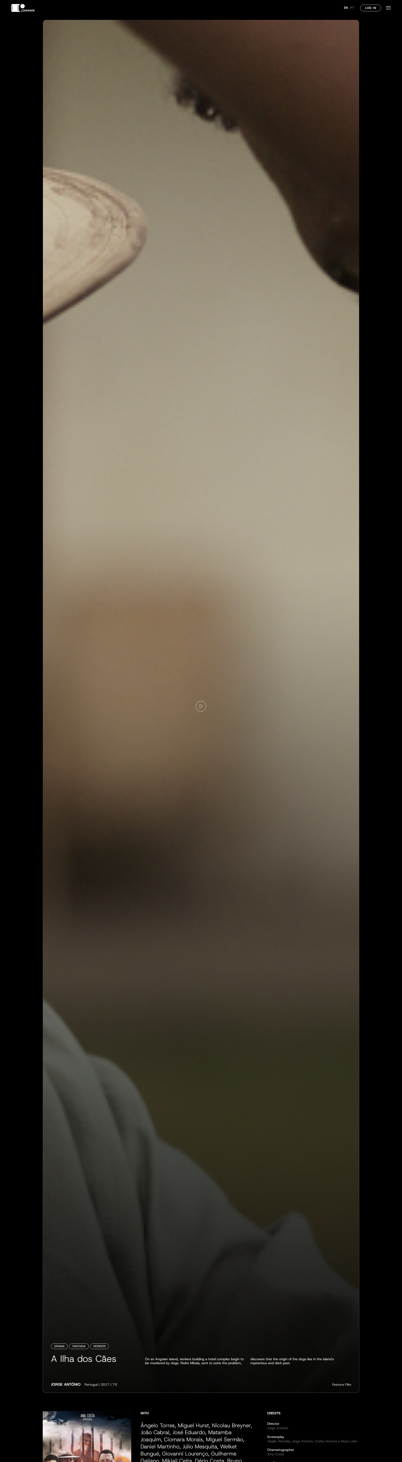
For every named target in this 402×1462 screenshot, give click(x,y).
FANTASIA (78, 1346)
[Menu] (388, 8)
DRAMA (59, 1346)
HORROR (99, 1346)
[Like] (201, 706)
